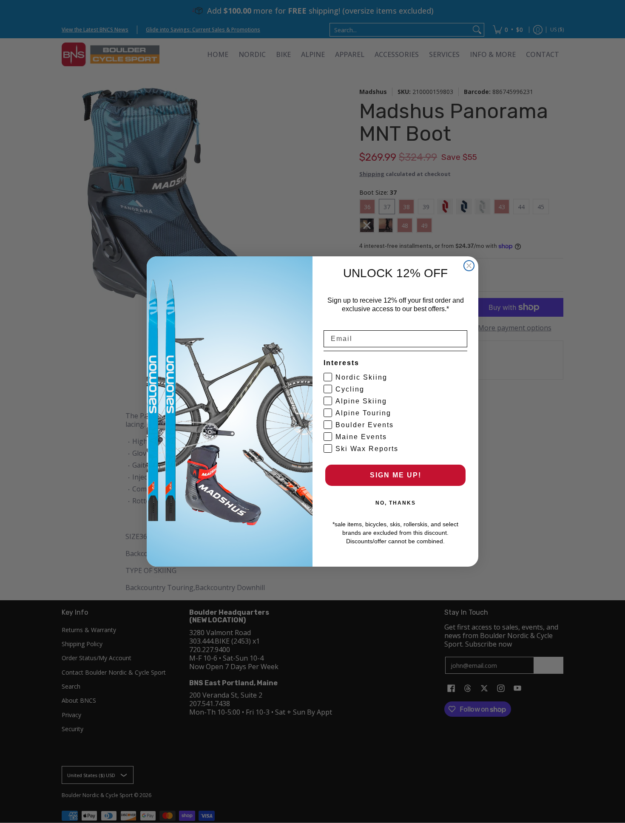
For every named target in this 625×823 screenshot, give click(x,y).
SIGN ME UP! (395, 475)
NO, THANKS (395, 503)
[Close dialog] (469, 266)
